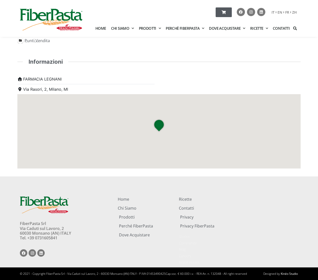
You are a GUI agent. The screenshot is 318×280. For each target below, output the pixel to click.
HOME (100, 28)
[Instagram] (251, 12)
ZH (294, 12)
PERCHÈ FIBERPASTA (182, 28)
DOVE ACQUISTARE (224, 28)
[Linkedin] (261, 12)
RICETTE (256, 28)
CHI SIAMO (120, 28)
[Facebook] (241, 12)
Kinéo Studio (289, 274)
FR (287, 12)
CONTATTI (281, 28)
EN (280, 12)
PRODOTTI (147, 28)
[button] (295, 28)
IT (273, 12)
